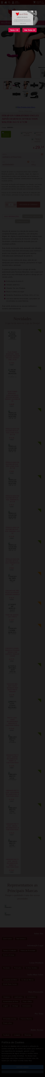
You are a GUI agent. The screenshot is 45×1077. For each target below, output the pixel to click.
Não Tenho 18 (29, 30)
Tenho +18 (14, 30)
